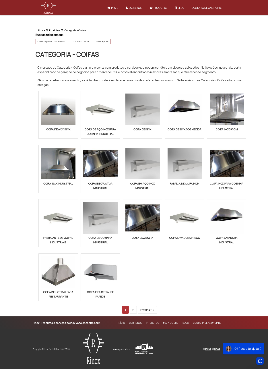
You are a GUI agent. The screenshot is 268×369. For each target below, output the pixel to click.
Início (114, 7)
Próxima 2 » (147, 310)
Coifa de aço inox (101, 41)
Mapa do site (170, 322)
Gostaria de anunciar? (206, 7)
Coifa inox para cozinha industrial (52, 41)
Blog (181, 7)
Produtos (160, 7)
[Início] (48, 7)
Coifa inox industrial (80, 41)
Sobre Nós (135, 7)
